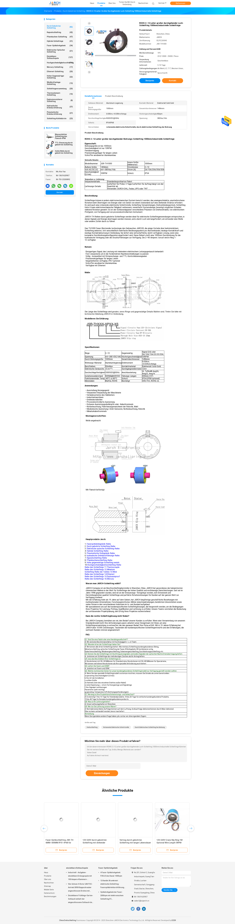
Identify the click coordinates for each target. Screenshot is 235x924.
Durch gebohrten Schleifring (60, 27)
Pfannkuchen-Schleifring (60, 37)
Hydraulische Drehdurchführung (60, 107)
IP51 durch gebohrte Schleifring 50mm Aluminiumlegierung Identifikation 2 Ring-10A (171, 843)
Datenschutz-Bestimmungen (50, 894)
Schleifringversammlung (60, 89)
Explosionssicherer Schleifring (60, 100)
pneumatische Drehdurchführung (60, 113)
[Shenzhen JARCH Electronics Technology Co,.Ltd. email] (48, 186)
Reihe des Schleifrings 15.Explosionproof (102, 576)
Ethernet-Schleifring (60, 71)
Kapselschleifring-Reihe (97, 558)
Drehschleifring (92, 727)
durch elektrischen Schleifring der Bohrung (150, 727)
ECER (174, 920)
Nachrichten (49, 883)
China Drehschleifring (67, 920)
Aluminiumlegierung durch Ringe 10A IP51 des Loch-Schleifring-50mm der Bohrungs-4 (134, 843)
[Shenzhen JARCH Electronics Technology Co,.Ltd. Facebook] (138, 909)
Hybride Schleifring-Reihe (97, 551)
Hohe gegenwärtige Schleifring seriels (103, 562)
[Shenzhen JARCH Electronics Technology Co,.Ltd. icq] (71, 186)
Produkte (47, 876)
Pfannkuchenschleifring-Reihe (99, 560)
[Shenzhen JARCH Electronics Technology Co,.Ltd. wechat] (59, 186)
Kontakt (60, 192)
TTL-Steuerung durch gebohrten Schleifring (64, 144)
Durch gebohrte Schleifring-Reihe (101, 546)
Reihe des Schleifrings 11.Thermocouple (102, 567)
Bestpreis (150, 80)
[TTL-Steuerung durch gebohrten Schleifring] (50, 145)
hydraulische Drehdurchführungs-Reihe (103, 555)
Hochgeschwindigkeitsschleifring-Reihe (104, 565)
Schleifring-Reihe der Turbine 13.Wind (101, 572)
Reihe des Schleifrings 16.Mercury (99, 579)
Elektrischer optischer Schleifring (60, 51)
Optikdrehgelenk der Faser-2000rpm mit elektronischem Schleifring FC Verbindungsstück (111, 896)
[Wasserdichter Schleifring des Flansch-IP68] (50, 137)
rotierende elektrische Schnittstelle (116, 727)
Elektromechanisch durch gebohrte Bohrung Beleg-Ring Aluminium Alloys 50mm (96, 843)
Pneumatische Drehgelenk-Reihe (101, 553)
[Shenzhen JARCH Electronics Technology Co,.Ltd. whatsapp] (53, 186)
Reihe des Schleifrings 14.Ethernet (99, 574)
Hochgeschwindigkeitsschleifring (60, 63)
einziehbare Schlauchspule (60, 57)
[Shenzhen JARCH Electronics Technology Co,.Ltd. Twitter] (133, 909)
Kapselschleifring (60, 32)
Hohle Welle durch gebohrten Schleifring (63, 152)
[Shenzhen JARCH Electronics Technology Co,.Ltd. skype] (65, 186)
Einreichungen (102, 773)
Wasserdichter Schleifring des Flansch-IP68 (61, 136)
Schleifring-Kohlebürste (60, 118)
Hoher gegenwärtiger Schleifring (60, 77)
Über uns (47, 879)
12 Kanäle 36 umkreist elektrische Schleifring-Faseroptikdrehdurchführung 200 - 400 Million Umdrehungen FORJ (112, 884)
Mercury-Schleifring (60, 67)
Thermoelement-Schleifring (60, 94)
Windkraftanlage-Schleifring (60, 83)
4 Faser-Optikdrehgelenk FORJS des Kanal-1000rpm (111, 874)
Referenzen (180, 3)
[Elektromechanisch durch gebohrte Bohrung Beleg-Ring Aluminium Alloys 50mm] (98, 819)
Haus (46, 872)
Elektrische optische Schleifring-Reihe (103, 548)
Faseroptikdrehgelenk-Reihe (99, 544)
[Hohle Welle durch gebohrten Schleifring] (50, 153)
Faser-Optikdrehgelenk (60, 46)
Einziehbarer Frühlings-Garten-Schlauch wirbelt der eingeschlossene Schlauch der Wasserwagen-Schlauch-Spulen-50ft (80, 899)
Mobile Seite (49, 890)
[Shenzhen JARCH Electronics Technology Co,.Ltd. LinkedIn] (144, 909)
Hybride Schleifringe (60, 41)
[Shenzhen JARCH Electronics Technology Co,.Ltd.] (55, 4)
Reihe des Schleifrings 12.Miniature (100, 569)
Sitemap (47, 886)
